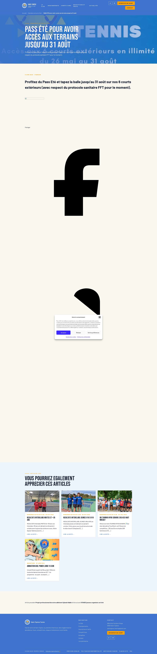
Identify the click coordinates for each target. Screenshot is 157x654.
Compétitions (66, 5)
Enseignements (53, 5)
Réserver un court (126, 3)
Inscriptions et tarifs (79, 5)
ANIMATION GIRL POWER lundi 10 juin (40, 566)
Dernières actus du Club (35, 13)
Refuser (78, 332)
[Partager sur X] (78, 451)
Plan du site (123, 651)
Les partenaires (83, 641)
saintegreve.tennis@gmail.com (116, 628)
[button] (100, 317)
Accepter (63, 332)
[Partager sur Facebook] (78, 235)
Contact (130, 7)
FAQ (131, 651)
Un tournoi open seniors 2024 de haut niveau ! (114, 518)
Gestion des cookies (71, 336)
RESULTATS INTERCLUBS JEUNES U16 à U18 (78, 517)
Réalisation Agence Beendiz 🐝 (53, 651)
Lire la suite (32, 534)
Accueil (24, 13)
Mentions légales (73, 651)
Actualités (93, 5)
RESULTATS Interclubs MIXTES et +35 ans (41, 518)
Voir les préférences (93, 332)
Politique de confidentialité (83, 336)
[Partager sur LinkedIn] (78, 343)
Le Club (43, 5)
